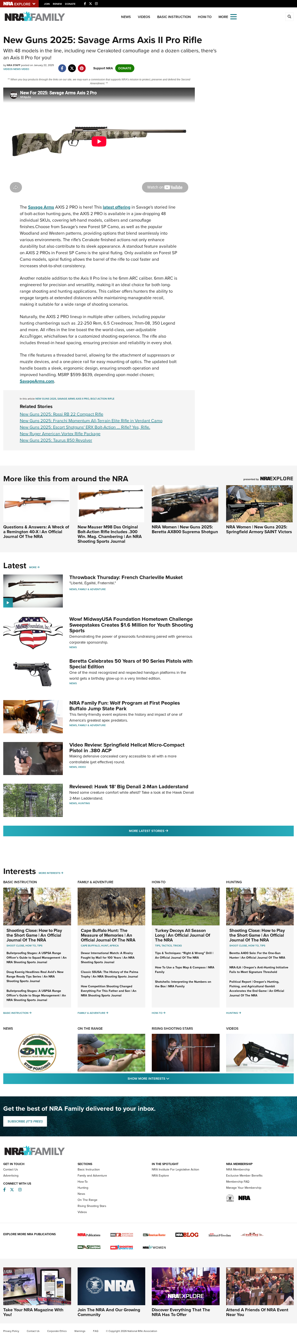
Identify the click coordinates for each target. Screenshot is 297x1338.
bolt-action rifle (102, 399)
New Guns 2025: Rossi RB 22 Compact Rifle (61, 414)
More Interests (49, 873)
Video (25, 69)
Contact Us (10, 1169)
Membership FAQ (237, 1181)
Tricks (177, 946)
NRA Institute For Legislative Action (175, 1169)
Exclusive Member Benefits (244, 1175)
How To (30, 946)
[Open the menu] (233, 16)
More (33, 567)
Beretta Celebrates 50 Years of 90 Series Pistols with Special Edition (131, 664)
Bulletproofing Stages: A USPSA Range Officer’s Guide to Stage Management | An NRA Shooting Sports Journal (36, 995)
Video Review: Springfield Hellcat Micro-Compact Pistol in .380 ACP (126, 747)
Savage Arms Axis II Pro (73, 399)
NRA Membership (238, 1169)
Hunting (84, 803)
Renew (57, 4)
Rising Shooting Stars (172, 1028)
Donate (70, 4)
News (126, 16)
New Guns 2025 (45, 399)
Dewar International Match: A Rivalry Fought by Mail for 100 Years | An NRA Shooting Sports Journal (108, 957)
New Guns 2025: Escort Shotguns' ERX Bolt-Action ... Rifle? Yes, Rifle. (85, 427)
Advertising (10, 1175)
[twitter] (72, 66)
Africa (114, 946)
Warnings (79, 1331)
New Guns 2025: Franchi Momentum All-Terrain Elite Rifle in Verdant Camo (91, 420)
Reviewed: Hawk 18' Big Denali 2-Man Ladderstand (128, 786)
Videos (144, 16)
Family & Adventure (92, 589)
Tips (39, 946)
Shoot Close (15, 946)
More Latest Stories (166, 830)
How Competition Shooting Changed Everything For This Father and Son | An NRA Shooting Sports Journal (108, 991)
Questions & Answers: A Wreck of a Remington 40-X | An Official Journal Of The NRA (36, 532)
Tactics (167, 946)
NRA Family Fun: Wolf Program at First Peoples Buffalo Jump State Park (124, 705)
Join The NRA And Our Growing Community (109, 1312)
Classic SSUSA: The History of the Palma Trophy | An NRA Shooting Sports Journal (109, 974)
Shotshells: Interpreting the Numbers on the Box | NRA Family (183, 984)
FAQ (95, 1331)
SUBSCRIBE (25, 1121)
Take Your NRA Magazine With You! (33, 1312)
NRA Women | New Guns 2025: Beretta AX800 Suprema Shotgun (185, 529)
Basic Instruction (174, 16)
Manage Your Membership (243, 1187)
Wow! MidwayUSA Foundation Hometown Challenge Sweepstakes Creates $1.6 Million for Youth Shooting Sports (131, 624)
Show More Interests (172, 1078)
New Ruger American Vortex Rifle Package (60, 433)
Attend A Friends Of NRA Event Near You (257, 1312)
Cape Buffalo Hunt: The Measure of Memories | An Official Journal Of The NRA (108, 935)
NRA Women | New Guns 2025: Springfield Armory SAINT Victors (259, 529)
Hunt (104, 946)
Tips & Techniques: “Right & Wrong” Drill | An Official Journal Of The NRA (184, 955)
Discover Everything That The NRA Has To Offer (181, 1312)
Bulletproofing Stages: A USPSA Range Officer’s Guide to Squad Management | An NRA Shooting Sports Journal (37, 957)
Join (47, 4)
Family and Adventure (92, 1175)
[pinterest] (82, 66)
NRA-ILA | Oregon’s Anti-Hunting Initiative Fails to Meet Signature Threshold (258, 969)
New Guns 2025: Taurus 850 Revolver (56, 440)
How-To (205, 16)
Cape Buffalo (90, 946)
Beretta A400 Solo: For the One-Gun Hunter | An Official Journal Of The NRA (257, 955)
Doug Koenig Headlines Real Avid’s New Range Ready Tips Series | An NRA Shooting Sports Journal (35, 976)
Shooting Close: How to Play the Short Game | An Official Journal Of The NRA (34, 935)
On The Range (90, 1028)
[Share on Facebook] (62, 66)
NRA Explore (160, 1175)
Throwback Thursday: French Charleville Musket (126, 577)
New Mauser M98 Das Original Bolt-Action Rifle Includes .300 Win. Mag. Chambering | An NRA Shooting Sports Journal (110, 534)
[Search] (289, 17)
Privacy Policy (11, 1331)
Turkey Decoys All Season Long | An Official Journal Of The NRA (182, 935)
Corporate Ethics (57, 1331)
